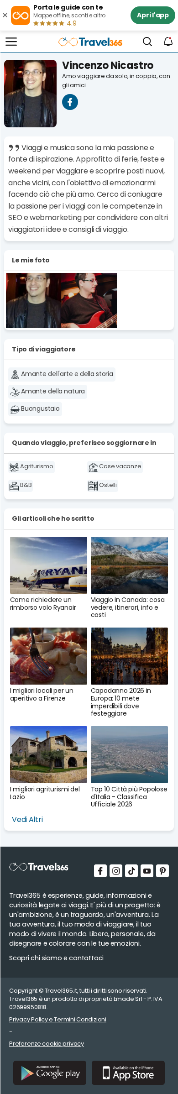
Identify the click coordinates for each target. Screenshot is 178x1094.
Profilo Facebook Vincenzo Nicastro (70, 102)
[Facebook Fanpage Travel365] (100, 870)
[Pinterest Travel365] (162, 870)
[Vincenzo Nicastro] (33, 300)
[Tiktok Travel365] (131, 870)
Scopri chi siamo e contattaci (56, 958)
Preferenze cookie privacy (46, 1043)
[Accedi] (168, 42)
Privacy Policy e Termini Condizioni (57, 1019)
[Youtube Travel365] (147, 870)
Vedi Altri (27, 819)
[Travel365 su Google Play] (49, 1073)
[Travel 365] (89, 36)
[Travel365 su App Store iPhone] (128, 1073)
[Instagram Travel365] (116, 870)
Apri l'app (153, 15)
